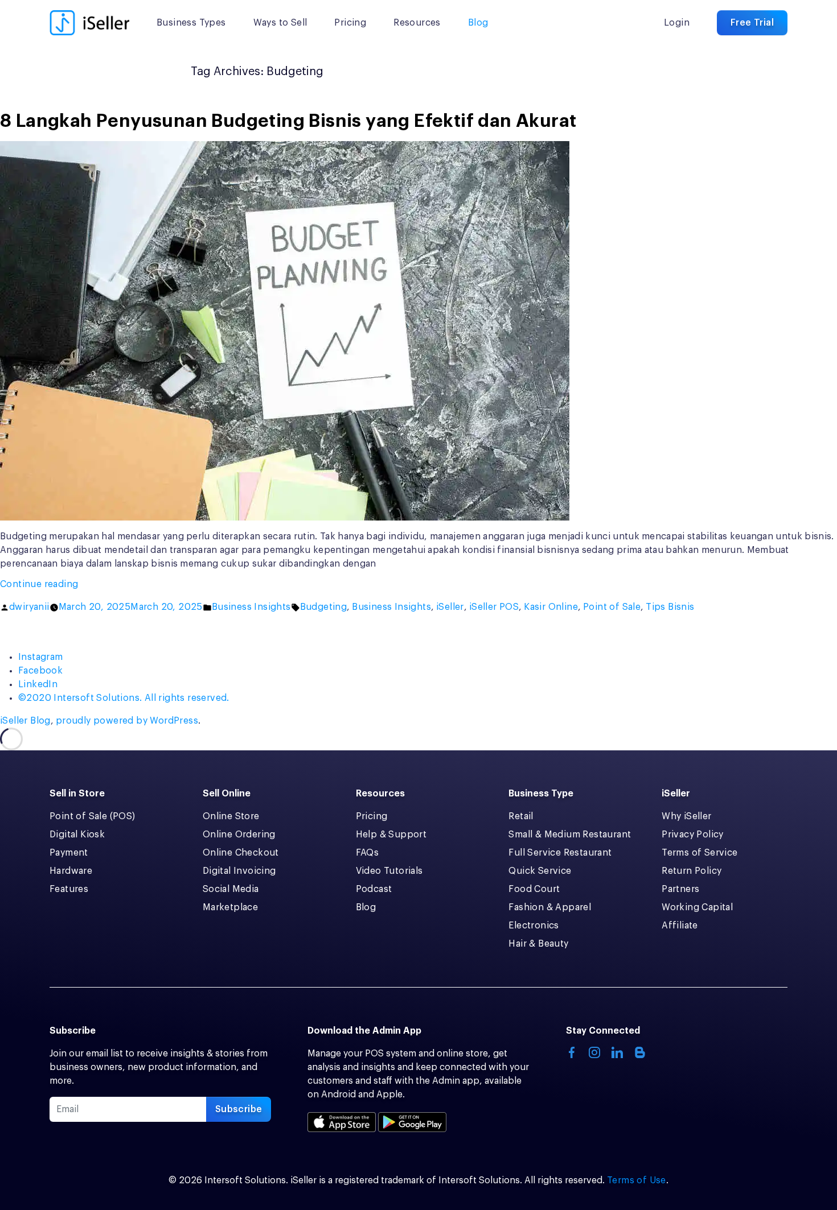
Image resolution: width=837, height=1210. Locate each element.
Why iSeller (686, 816)
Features (69, 889)
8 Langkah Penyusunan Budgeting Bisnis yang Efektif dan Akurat (288, 121)
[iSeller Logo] (89, 22)
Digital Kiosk (77, 834)
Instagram (40, 657)
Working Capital (697, 907)
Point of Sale (612, 607)
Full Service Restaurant (560, 852)
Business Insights (251, 607)
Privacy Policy (693, 834)
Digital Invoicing (239, 871)
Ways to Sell (280, 22)
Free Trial (752, 22)
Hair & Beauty (538, 943)
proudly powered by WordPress (127, 720)
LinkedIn (38, 684)
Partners (680, 889)
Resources (417, 22)
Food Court (534, 889)
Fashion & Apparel (549, 907)
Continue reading (66, 585)
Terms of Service (699, 852)
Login (677, 22)
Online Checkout (241, 852)
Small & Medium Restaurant (569, 834)
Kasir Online (551, 607)
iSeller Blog (25, 720)
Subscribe (238, 1109)
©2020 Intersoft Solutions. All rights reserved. (123, 698)
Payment (69, 852)
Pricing (350, 22)
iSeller (450, 607)
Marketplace (230, 907)
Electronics (533, 925)
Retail (520, 816)
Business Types (191, 22)
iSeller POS (494, 607)
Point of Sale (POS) (93, 816)
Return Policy (691, 871)
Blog (478, 22)
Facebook (40, 670)
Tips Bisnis (670, 607)
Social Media (231, 889)
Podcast (374, 889)
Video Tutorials (389, 871)
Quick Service (539, 871)
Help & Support (391, 834)
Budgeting (323, 607)
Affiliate (680, 925)
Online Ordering (239, 834)
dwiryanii (29, 607)
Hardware (71, 871)
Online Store (231, 816)
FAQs (367, 852)
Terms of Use (636, 1180)
